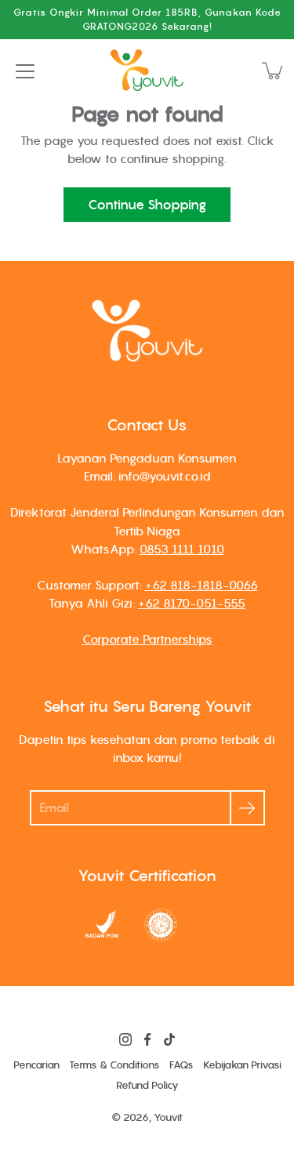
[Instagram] (125, 1039)
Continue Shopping (147, 204)
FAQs (181, 1065)
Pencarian (36, 1065)
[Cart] (273, 70)
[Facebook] (147, 1039)
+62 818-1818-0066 (201, 585)
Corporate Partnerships (147, 639)
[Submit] (247, 807)
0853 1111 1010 (182, 549)
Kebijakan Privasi (242, 1065)
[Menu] (25, 71)
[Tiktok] (169, 1039)
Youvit (168, 1117)
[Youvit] (147, 70)
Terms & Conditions (114, 1065)
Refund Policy (147, 1085)
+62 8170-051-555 (191, 603)
